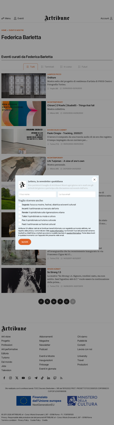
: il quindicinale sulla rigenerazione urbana (43, 212)
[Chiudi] (94, 179)
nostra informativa (57, 231)
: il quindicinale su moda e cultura (38, 216)
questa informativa (74, 233)
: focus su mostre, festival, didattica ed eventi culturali (49, 204)
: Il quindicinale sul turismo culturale (39, 220)
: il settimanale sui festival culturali (38, 224)
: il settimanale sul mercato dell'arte (40, 208)
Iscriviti (25, 242)
